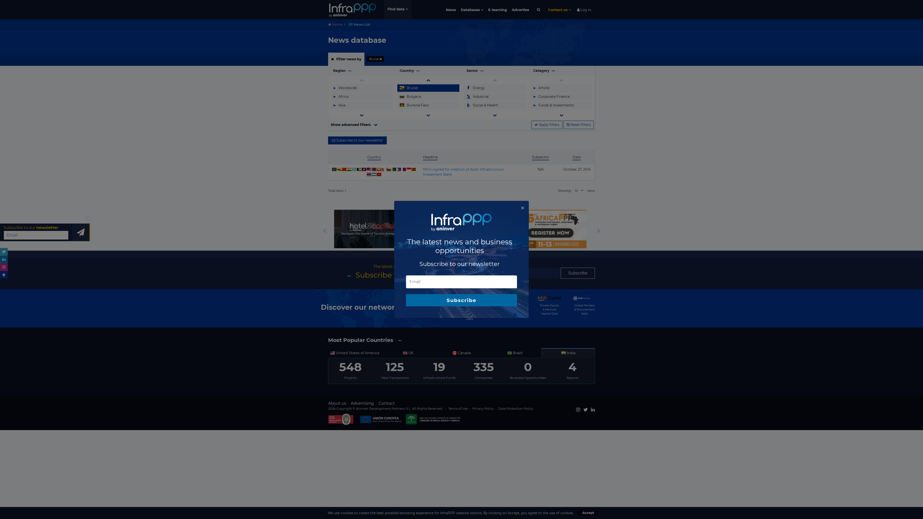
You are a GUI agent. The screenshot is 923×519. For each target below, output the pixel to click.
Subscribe (461, 300)
